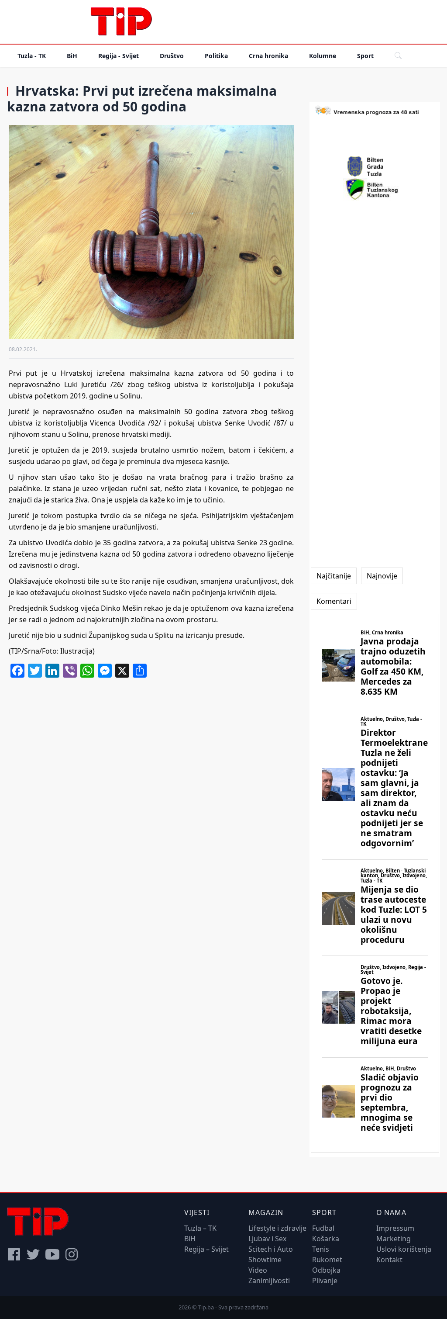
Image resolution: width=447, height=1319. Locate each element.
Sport (365, 56)
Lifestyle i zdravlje (277, 1228)
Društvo (172, 56)
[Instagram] (72, 1254)
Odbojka (326, 1270)
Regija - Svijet (118, 56)
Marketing (393, 1238)
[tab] (333, 576)
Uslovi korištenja (403, 1249)
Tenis (320, 1249)
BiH (72, 56)
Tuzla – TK (200, 1228)
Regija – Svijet (206, 1249)
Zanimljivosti (269, 1280)
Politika (216, 56)
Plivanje (324, 1280)
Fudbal (323, 1228)
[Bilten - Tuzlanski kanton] (374, 189)
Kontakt (389, 1259)
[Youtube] (52, 1254)
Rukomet (327, 1259)
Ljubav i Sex (267, 1238)
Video (257, 1270)
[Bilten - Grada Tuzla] (375, 166)
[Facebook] (14, 1254)
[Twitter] (33, 1254)
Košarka (325, 1238)
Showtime (265, 1259)
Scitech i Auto (270, 1249)
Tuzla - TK (31, 56)
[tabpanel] (375, 883)
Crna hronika (268, 56)
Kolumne (322, 56)
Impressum (395, 1228)
